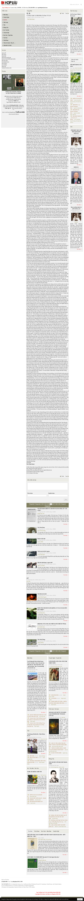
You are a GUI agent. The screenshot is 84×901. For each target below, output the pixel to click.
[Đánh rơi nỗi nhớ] (32, 541)
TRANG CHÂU (61, 767)
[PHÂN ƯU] (76, 177)
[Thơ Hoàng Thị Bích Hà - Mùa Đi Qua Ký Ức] (32, 746)
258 (56, 504)
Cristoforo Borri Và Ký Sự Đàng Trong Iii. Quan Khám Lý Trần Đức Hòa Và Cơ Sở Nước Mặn (36, 720)
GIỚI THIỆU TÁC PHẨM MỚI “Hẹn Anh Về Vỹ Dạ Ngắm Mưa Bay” (43, 857)
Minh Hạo (63, 717)
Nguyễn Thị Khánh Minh (78, 108)
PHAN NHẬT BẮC (33, 796)
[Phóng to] (29, 13)
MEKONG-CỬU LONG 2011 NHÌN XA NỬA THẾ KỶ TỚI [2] (51, 623)
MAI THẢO (4, 63)
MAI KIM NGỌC (5, 62)
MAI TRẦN (4, 65)
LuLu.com (21, 105)
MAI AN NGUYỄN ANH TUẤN (8, 59)
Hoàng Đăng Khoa (41, 612)
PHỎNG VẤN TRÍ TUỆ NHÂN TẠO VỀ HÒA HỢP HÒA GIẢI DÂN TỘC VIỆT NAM (58, 817)
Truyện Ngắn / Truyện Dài (55, 658)
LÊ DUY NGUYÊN (78, 68)
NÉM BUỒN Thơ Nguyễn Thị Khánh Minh (74, 111)
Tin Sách (30, 831)
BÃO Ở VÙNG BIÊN (34, 757)
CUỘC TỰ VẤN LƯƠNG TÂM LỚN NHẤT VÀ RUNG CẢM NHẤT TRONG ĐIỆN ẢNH (58, 745)
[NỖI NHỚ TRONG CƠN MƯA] (75, 77)
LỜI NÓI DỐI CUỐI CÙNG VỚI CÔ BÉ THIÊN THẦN (58, 662)
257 (53, 504)
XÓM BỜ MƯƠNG (55, 695)
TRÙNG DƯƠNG (41, 565)
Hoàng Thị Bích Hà (44, 739)
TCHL (76, 146)
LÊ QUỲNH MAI (41, 554)
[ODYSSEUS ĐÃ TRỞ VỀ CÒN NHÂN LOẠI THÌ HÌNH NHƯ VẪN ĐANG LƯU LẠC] (54, 726)
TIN (71, 126)
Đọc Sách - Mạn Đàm (46, 831)
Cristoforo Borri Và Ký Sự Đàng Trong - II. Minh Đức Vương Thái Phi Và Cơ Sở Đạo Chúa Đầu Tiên (36, 725)
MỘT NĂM (32, 755)
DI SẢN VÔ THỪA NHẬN (56, 752)
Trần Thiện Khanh (30, 19)
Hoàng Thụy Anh (40, 513)
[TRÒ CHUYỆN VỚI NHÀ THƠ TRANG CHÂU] (54, 776)
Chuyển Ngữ (56, 831)
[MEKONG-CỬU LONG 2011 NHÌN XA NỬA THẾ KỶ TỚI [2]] (32, 626)
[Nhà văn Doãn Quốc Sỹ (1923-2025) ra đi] (76, 217)
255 (48, 504)
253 (42, 504)
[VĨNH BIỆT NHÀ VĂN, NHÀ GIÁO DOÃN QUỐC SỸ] (76, 141)
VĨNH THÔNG (40, 642)
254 (45, 504)
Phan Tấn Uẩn (33, 803)
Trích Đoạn (36, 831)
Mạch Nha (4, 56)
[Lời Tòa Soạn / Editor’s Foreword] (76, 21)
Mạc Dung (4, 54)
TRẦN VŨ (56, 826)
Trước (63, 13)
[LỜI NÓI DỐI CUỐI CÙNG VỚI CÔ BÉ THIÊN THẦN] (54, 674)
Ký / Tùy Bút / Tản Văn (33, 768)
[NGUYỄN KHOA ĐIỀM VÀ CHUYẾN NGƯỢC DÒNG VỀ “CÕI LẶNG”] (32, 515)
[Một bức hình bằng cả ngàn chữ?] (32, 565)
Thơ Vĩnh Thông (41, 639)
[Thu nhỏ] (27, 13)
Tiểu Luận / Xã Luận (54, 709)
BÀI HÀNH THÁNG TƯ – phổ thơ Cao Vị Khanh (76, 118)
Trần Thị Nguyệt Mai (54, 767)
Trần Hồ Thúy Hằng (41, 530)
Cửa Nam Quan (41, 527)
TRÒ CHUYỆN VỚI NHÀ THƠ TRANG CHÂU (58, 763)
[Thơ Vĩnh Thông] (32, 642)
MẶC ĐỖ (4, 53)
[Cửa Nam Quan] (32, 530)
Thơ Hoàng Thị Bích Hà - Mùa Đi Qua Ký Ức (36, 734)
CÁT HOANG (54, 698)
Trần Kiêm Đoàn (43, 775)
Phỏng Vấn (51, 758)
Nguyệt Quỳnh (53, 704)
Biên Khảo (29, 658)
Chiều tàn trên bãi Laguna (43, 551)
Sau (66, 13)
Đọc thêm (65, 524)
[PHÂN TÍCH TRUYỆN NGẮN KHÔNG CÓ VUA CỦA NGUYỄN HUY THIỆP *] (32, 613)
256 (51, 504)
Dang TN (74, 114)
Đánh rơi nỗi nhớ (41, 538)
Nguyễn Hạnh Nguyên (41, 597)
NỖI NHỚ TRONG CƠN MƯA (76, 65)
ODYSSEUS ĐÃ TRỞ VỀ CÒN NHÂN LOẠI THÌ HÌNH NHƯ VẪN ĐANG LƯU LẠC (57, 714)
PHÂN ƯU (76, 167)
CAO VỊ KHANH (77, 119)
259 (59, 504)
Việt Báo (76, 222)
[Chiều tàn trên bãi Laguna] (32, 553)
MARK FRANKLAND (6, 68)
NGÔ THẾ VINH (41, 627)
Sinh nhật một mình (42, 593)
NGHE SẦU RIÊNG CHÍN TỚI (34, 771)
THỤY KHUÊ (32, 721)
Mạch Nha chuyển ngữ (6, 57)
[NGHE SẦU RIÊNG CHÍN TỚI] (32, 779)
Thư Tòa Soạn (73, 10)
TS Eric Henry (49, 839)
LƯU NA (28, 581)
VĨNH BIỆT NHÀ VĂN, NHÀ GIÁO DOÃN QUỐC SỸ (76, 132)
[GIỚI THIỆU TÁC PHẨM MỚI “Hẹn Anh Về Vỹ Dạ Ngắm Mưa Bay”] (32, 863)
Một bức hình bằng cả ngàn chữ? (45, 562)
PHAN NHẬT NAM (62, 826)
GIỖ (27, 578)
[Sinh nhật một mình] (32, 597)
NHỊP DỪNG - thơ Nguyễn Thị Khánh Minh (75, 106)
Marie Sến (4, 66)
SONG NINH (40, 541)
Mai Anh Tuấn (5, 60)
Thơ (28, 730)
